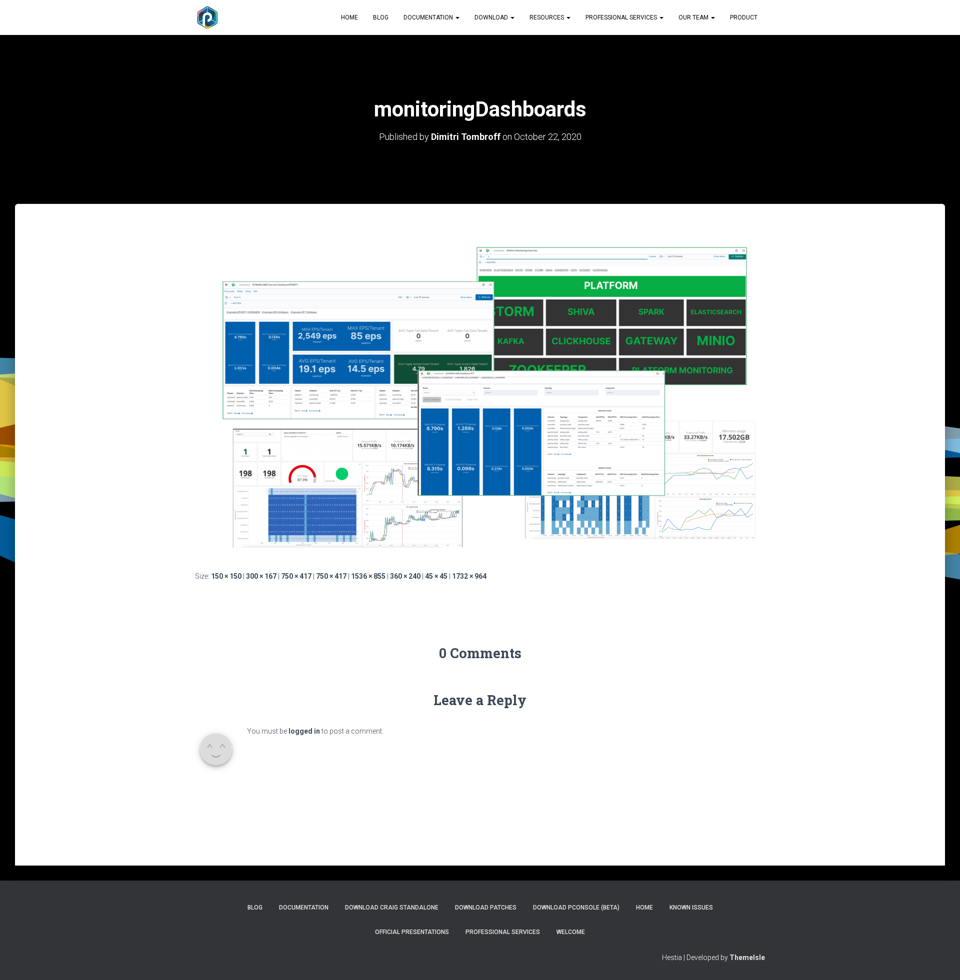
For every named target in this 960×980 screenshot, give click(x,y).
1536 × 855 (368, 576)
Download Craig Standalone (391, 907)
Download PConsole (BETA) (576, 907)
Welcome (570, 932)
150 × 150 (226, 576)
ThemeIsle (747, 958)
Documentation (429, 17)
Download (492, 17)
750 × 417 (296, 576)
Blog (380, 17)
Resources (548, 17)
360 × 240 (405, 576)
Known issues (691, 907)
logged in (304, 731)
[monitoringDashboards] (480, 397)
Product (744, 17)
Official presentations (412, 932)
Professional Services (622, 17)
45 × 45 (436, 576)
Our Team (694, 17)
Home (349, 17)
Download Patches (485, 907)
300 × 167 (261, 576)
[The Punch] (208, 17)
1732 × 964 (469, 576)
